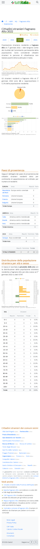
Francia (5, 199)
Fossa (20, 456)
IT (6, 21)
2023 (28, 40)
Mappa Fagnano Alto (11, 501)
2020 (5, 40)
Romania (5, 196)
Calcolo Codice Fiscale (15, 529)
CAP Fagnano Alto (10, 495)
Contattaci (10, 536)
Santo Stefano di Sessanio (14, 465)
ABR (11, 21)
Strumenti (10, 533)
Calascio (7, 468)
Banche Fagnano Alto (11, 490)
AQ (16, 21)
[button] (36, 2)
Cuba (4, 217)
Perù (4, 224)
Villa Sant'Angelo (10, 431)
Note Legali (11, 520)
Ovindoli (19, 468)
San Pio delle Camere (12, 450)
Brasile (4, 220)
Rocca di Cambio (28, 444)
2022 (20, 40)
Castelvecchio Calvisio (12, 462)
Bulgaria (5, 203)
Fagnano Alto (24, 21)
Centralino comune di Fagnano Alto (16, 508)
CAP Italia (10, 527)
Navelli (32, 465)
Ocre (29, 456)
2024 (35, 40)
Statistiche (8, 24)
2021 (12, 40)
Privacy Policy (11, 523)
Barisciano (24, 453)
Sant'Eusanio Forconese (13, 441)
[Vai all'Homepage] (21, 2)
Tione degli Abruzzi (11, 447)
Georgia (5, 238)
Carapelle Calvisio (10, 459)
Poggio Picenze (9, 453)
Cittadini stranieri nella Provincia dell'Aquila (19, 485)
